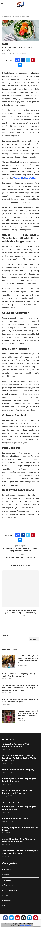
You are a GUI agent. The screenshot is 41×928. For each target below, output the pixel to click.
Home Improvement (11, 890)
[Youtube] (17, 917)
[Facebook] (5, 917)
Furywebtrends (26, 926)
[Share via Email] (20, 65)
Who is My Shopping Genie (15, 818)
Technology (8, 885)
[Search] (39, 4)
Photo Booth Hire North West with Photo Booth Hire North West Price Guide (27, 714)
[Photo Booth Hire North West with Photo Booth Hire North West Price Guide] (8, 716)
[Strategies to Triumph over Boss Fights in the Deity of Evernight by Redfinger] (20, 588)
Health (6, 875)
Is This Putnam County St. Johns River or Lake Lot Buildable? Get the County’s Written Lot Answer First (20, 687)
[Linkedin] (29, 917)
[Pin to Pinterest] (33, 60)
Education (8, 901)
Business (7, 870)
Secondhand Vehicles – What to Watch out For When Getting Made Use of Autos (19, 758)
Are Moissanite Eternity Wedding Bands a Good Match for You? (20, 700)
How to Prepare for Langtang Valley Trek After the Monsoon (18, 675)
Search (5, 635)
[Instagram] (23, 917)
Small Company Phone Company (18, 770)
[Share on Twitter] (28, 60)
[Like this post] (18, 60)
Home (4, 16)
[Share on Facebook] (23, 60)
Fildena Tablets (9, 526)
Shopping (7, 880)
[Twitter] (11, 917)
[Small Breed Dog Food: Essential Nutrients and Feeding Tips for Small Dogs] (8, 661)
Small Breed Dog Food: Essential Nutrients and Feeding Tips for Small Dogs (27, 659)
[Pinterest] (35, 917)
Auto (5, 906)
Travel (6, 895)
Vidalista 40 (21, 526)
